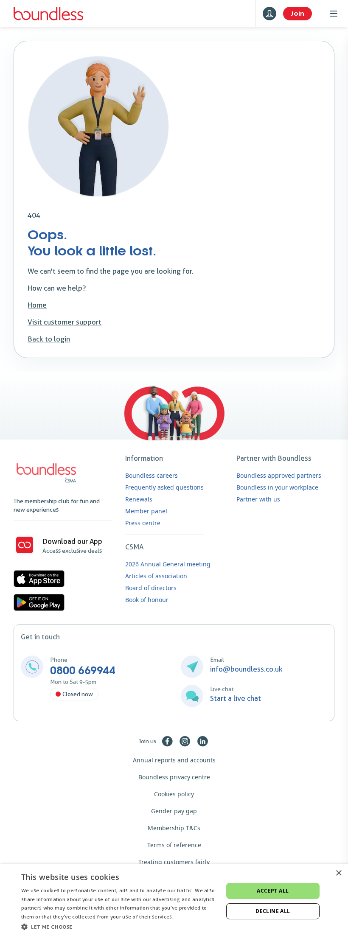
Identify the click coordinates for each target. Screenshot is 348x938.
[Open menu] (333, 13)
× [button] (338, 873)
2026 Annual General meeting (167, 564)
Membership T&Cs (174, 828)
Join (297, 13)
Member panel (146, 511)
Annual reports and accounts (174, 760)
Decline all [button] (272, 911)
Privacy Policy (191, 916)
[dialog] (174, 901)
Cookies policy (174, 794)
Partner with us (258, 499)
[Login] (269, 13)
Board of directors (151, 588)
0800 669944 (82, 671)
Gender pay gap (174, 811)
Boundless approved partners (278, 475)
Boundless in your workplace (277, 487)
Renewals (138, 499)
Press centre (142, 523)
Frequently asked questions (164, 487)
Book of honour (146, 600)
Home (37, 305)
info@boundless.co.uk (246, 669)
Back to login (49, 339)
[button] (119, 926)
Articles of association (156, 576)
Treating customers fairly (174, 862)
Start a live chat (235, 698)
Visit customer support (64, 322)
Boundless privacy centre (174, 777)
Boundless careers (151, 475)
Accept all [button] (273, 890)
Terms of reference (174, 845)
